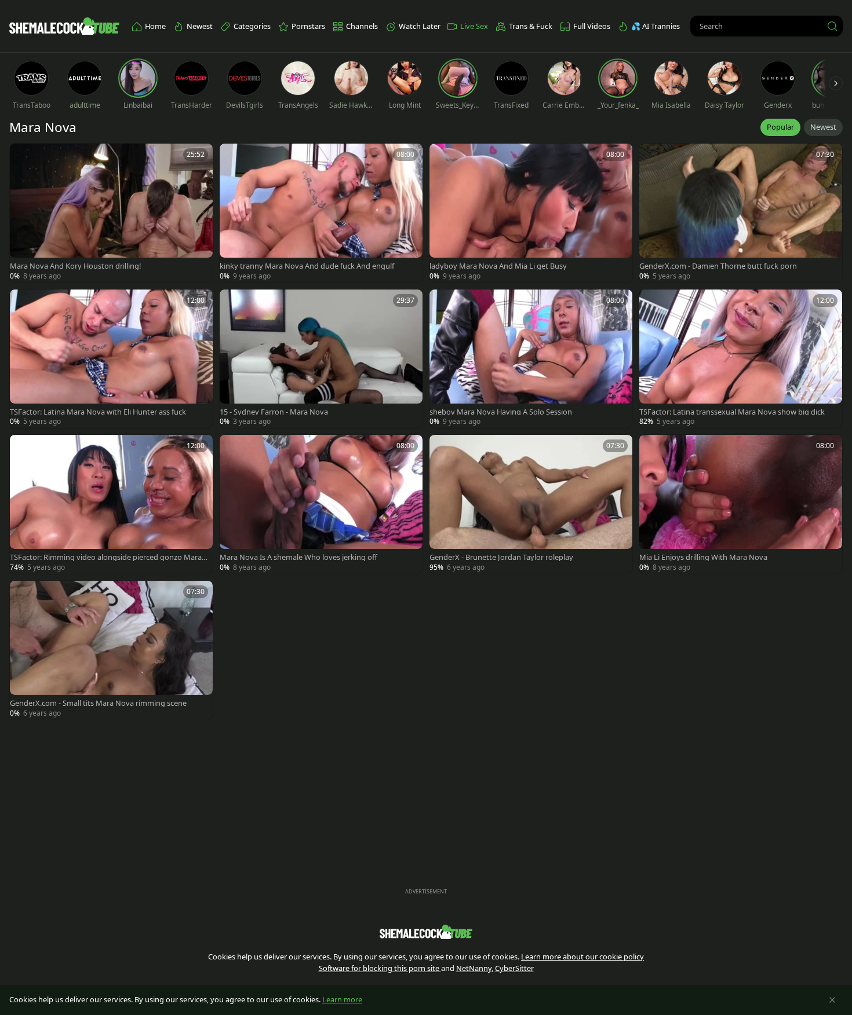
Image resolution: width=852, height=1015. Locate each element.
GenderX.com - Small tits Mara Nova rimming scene (98, 703)
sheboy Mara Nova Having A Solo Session (500, 412)
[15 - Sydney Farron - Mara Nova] (321, 359)
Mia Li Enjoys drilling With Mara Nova (703, 557)
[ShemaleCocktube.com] (64, 26)
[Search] (832, 26)
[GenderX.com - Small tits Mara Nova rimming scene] (111, 650)
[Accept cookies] (832, 1000)
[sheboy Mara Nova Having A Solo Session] (530, 359)
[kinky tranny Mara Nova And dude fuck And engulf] (321, 213)
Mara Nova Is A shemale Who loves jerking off (298, 557)
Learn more (342, 999)
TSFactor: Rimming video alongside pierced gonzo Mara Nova (106, 557)
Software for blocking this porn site (380, 968)
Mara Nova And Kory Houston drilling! (75, 266)
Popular (780, 127)
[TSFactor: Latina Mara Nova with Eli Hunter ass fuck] (111, 359)
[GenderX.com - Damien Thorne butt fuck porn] (740, 213)
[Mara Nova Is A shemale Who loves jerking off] (321, 504)
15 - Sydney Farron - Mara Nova (274, 412)
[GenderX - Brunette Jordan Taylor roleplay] (530, 504)
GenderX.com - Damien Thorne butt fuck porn (718, 266)
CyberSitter (514, 968)
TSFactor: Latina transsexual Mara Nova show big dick (732, 412)
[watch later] (23, 157)
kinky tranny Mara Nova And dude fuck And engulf (307, 266)
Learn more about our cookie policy (582, 956)
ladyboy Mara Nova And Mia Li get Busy (498, 266)
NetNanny (473, 968)
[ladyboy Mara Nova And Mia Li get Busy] (530, 213)
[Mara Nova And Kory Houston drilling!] (111, 213)
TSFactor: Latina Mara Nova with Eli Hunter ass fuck (98, 412)
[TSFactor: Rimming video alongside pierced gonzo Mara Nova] (111, 504)
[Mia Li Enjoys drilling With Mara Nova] (740, 504)
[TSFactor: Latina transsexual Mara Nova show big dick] (740, 359)
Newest (823, 127)
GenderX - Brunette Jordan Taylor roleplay (501, 557)
